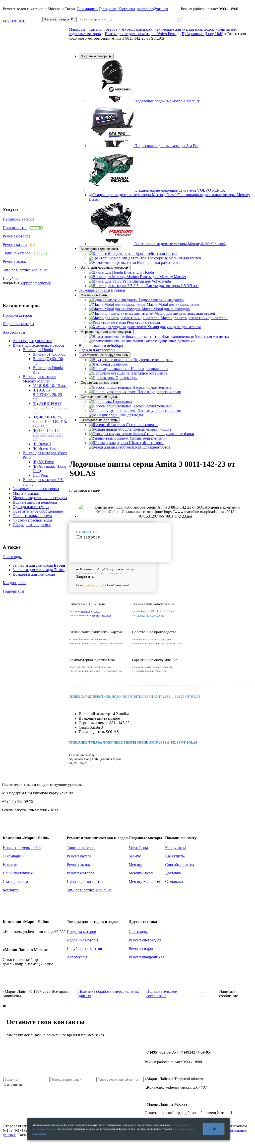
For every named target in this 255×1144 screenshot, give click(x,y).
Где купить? (175, 856)
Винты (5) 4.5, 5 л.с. (49, 354)
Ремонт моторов (16, 236)
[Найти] (179, 19)
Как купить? (175, 847)
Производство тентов (85, 881)
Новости (10, 864)
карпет (26, 283)
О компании (87, 9)
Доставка (173, 873)
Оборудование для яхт (32, 525)
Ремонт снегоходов (145, 940)
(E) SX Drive (43, 462)
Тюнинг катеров (17, 253)
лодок (95, 614)
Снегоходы (12, 557)
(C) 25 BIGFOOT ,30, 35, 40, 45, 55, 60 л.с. (50, 408)
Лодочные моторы (18, 324)
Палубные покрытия (84, 948)
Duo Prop (40, 475)
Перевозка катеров (19, 219)
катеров (106, 614)
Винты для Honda (38, 350)
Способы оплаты (179, 864)
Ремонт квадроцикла (146, 957)
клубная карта (93, 585)
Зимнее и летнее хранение (25, 270)
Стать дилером (15, 881)
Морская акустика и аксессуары (40, 498)
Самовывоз (174, 881)
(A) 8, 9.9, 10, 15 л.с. (50, 385)
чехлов (152, 642)
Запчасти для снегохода (39, 565)
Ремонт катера (15, 244)
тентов (165, 638)
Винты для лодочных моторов (38, 345)
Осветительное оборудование (38, 511)
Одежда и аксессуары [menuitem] (97, 350)
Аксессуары (77, 957)
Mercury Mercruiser (144, 881)
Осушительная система (32, 516)
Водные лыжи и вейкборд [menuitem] (101, 345)
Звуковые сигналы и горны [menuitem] (102, 290)
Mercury (135, 864)
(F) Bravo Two (44, 448)
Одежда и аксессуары (31, 507)
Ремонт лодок (14, 261)
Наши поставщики (19, 873)
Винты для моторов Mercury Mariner (39, 379)
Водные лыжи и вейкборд (35, 502)
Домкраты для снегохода (34, 574)
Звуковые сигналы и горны (36, 489)
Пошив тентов (15, 228)
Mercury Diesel (141, 873)
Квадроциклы (14, 583)
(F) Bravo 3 (42, 444)
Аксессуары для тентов (32, 341)
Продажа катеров (17, 315)
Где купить (108, 9)
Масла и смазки (26, 493)
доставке (99, 572)
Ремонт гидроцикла (145, 948)
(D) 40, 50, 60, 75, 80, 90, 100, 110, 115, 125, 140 (50, 421)
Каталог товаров (58, 19)
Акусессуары (14, 332)
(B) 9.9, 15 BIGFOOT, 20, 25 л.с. (47, 394)
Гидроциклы (13, 591)
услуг (96, 611)
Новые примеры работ (22, 847)
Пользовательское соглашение (161, 993)
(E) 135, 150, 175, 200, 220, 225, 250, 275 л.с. (48, 435)
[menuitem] (144, 101)
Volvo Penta (138, 847)
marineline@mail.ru (152, 9)
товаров (85, 611)
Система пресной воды (32, 520)
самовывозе (115, 572)
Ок (214, 1129)
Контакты (126, 9)
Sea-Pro (135, 856)
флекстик (43, 283)
